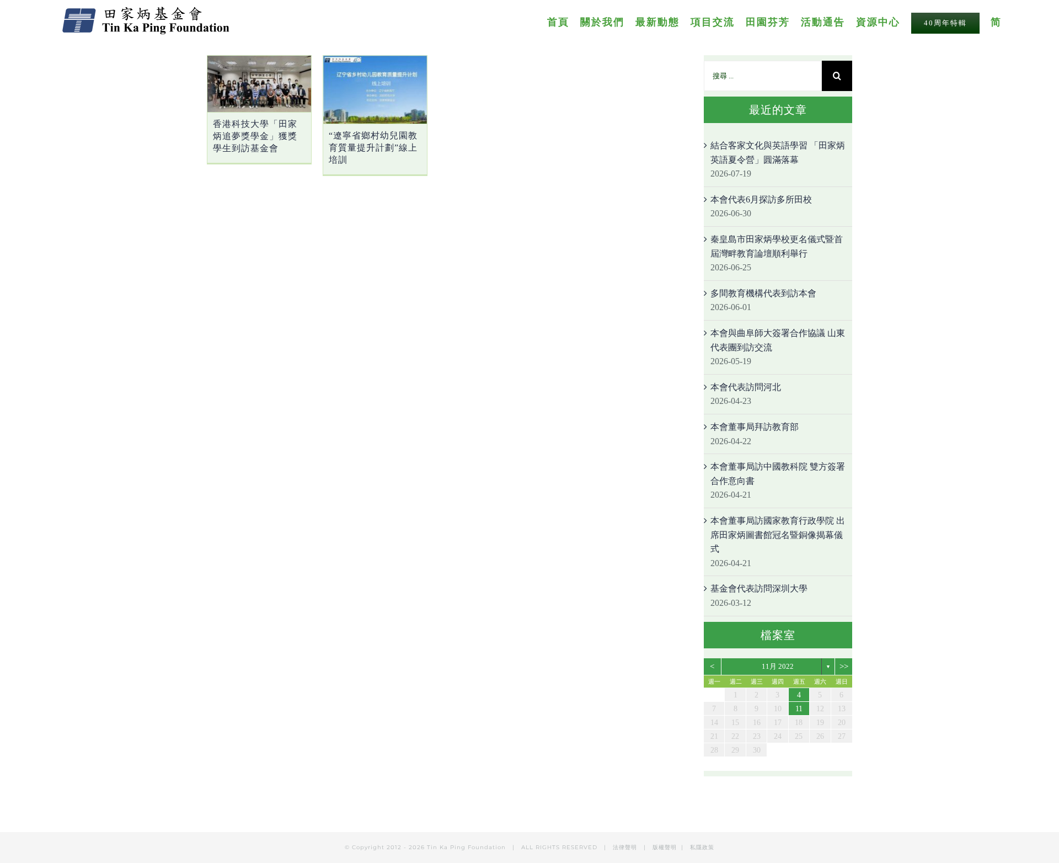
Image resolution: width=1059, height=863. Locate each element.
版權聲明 (664, 847)
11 (799, 709)
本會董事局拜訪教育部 (754, 427)
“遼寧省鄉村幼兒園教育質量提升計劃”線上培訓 (373, 147)
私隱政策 (702, 847)
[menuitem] (563, 21)
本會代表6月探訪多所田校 (761, 199)
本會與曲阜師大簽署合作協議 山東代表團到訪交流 (777, 340)
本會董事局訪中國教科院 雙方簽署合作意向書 (777, 474)
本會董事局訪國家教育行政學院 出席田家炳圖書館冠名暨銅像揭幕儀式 (777, 534)
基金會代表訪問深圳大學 (758, 588)
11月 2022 (778, 666)
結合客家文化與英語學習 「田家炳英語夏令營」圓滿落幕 (777, 152)
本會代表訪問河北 (745, 387)
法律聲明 (626, 847)
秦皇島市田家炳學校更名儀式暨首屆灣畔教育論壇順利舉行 (776, 246)
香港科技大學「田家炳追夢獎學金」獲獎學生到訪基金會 (255, 136)
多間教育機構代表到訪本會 (763, 293)
